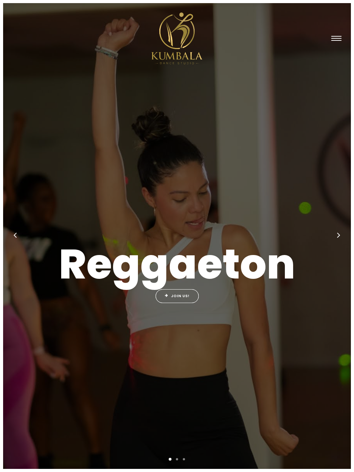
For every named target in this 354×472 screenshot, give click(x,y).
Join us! (180, 296)
